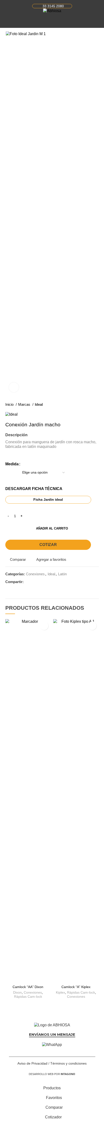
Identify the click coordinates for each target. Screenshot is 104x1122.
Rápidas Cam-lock (28, 996)
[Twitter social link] (33, 582)
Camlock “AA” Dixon (28, 987)
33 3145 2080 (53, 6)
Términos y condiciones (68, 1063)
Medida (12, 464)
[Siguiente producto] (96, 404)
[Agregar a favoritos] (44, 626)
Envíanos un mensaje (52, 1034)
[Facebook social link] (27, 582)
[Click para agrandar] (14, 387)
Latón (62, 574)
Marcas (24, 404)
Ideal (39, 404)
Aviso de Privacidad (32, 1063)
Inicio (10, 404)
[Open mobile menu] (7, 20)
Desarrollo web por (52, 1074)
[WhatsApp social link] (44, 582)
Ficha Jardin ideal (48, 499)
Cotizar (48, 545)
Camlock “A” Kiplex (75, 987)
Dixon (17, 992)
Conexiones (35, 574)
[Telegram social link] (50, 582)
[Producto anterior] (86, 404)
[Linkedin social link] (39, 582)
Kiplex (60, 992)
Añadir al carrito (52, 528)
